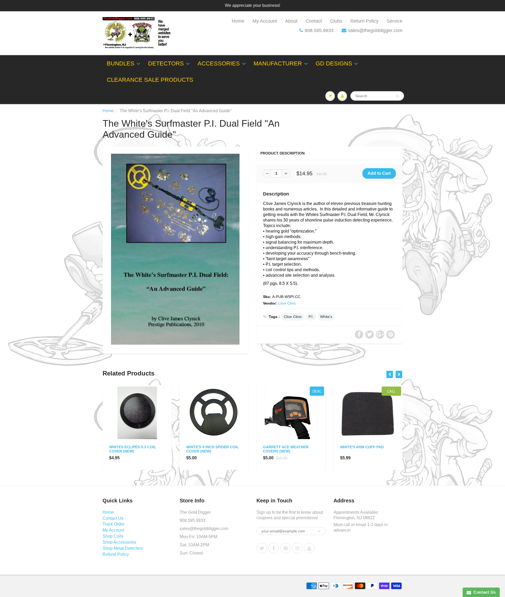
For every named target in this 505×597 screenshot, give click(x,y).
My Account (264, 21)
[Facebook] (273, 548)
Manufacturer (278, 63)
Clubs (336, 21)
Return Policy (364, 21)
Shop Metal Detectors (123, 548)
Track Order (113, 524)
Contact (314, 21)
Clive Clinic (287, 303)
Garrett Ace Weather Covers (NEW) (286, 449)
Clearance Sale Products (150, 79)
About (291, 21)
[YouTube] (309, 548)
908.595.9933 (319, 30)
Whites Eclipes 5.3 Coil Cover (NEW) (132, 449)
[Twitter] (261, 548)
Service (394, 21)
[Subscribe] (319, 531)
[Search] (397, 96)
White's (326, 317)
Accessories (219, 63)
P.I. (311, 317)
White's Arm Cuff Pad (362, 447)
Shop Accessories (119, 542)
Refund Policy (116, 554)
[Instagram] (297, 548)
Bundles (120, 63)
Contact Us (113, 518)
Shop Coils (113, 536)
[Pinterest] (285, 548)
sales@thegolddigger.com (375, 30)
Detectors (166, 63)
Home (238, 21)
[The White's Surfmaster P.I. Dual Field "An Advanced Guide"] (175, 249)
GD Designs (334, 63)
